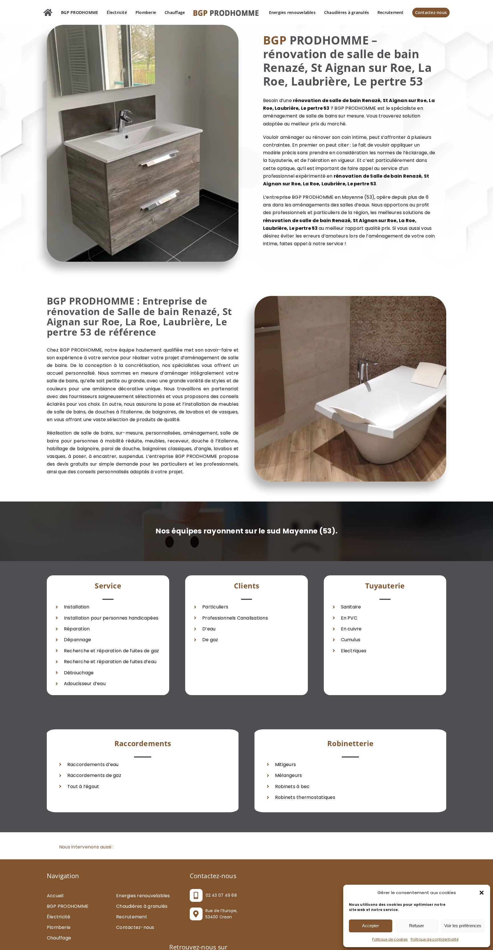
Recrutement (131, 940)
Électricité (58, 940)
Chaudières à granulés (141, 930)
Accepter (370, 925)
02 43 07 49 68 (221, 919)
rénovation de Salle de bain (368, 200)
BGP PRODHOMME (67, 930)
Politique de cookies (390, 939)
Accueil (55, 919)
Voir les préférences (462, 925)
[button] (481, 893)
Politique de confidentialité (434, 939)
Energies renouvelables (143, 919)
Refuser (416, 925)
